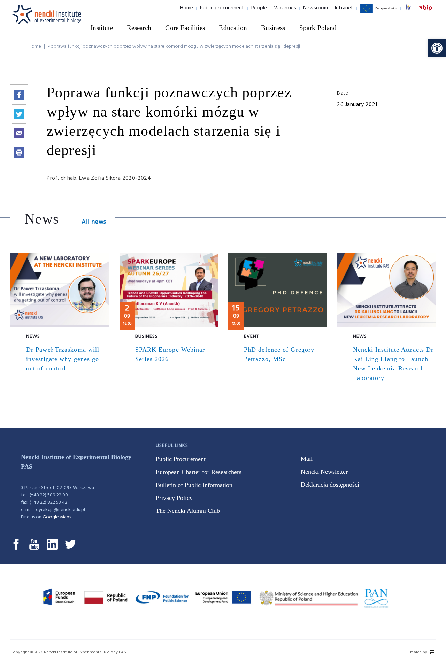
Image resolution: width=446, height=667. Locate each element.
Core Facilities (185, 27)
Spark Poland (318, 27)
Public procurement (222, 8)
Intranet (344, 8)
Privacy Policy (174, 497)
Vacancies (285, 8)
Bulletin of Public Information (194, 484)
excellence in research (411, 8)
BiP (425, 12)
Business (273, 27)
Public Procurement (181, 459)
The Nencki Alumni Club (188, 510)
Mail (307, 458)
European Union (379, 12)
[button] (437, 48)
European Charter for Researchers (198, 472)
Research (139, 27)
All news (94, 222)
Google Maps (57, 517)
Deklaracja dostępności (330, 484)
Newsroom (315, 8)
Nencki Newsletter (324, 471)
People (259, 8)
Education (233, 27)
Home (186, 8)
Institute (102, 27)
